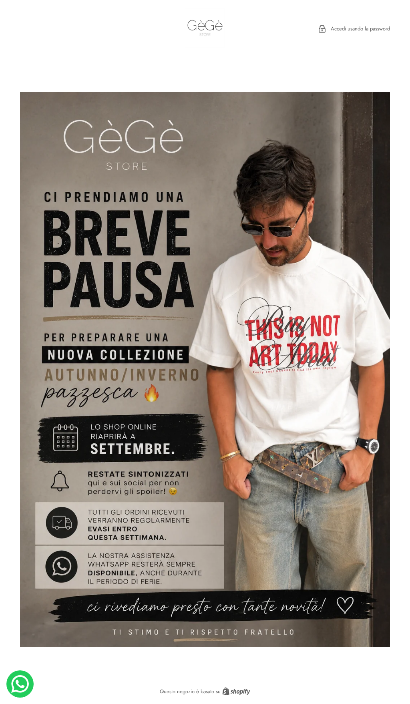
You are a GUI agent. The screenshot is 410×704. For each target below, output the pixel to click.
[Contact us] (20, 684)
